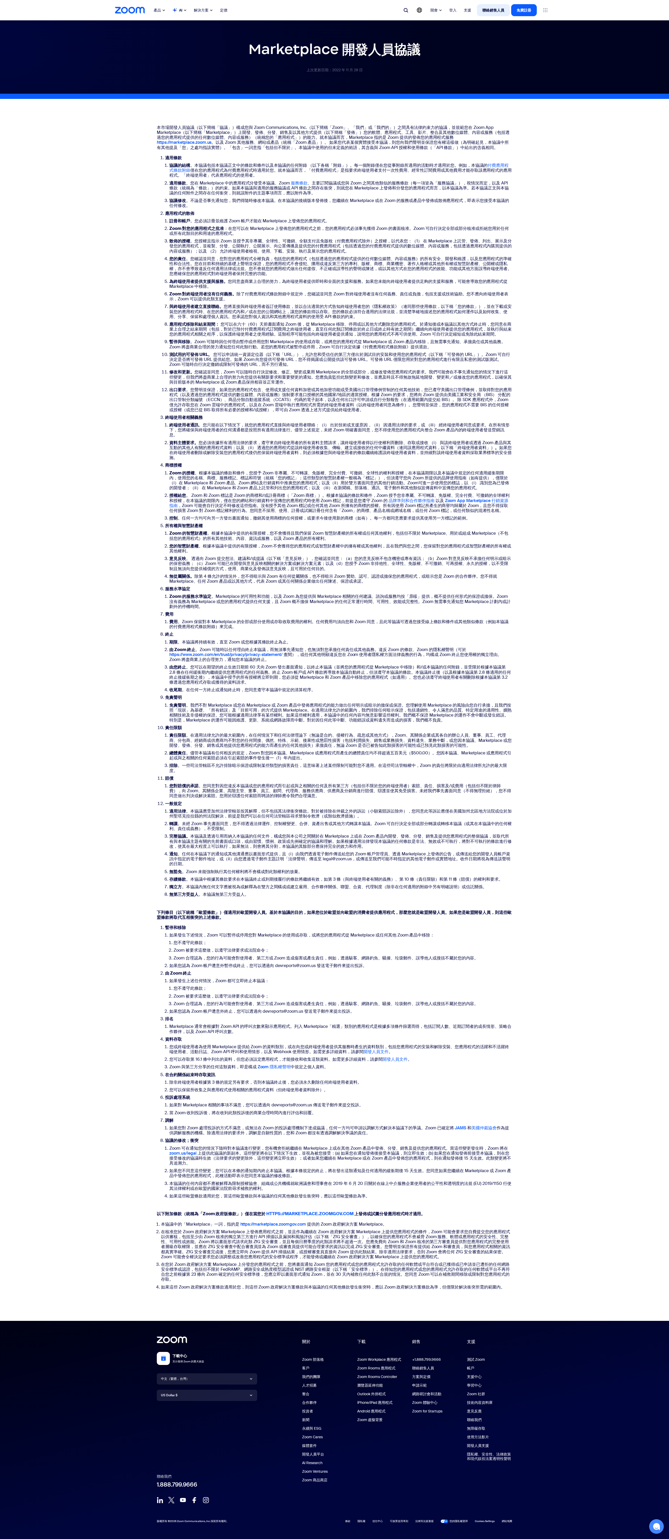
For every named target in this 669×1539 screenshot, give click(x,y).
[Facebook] (194, 1500)
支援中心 (474, 1376)
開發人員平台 (313, 1454)
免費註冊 (524, 10)
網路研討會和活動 (426, 1394)
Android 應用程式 (371, 1411)
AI (180, 10)
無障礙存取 (476, 1428)
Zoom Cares (312, 1437)
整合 (305, 1394)
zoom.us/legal (183, 1153)
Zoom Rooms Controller (377, 1376)
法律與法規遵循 (424, 1521)
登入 (453, 10)
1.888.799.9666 (177, 1484)
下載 (361, 1341)
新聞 (305, 1419)
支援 (467, 10)
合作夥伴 (309, 1402)
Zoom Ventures (315, 1471)
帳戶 (470, 1368)
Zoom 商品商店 (314, 1480)
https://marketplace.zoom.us (184, 142)
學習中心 (474, 1385)
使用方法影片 (478, 1437)
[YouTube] (183, 1500)
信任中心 (377, 1521)
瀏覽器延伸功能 (370, 1385)
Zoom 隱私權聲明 (274, 1067)
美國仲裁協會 (484, 1128)
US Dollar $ (169, 1395)
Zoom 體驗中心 (424, 1402)
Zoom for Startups (427, 1411)
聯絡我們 (474, 1419)
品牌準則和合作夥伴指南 (412, 500)
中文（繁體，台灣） (175, 1379)
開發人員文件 (376, 1051)
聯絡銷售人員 (493, 10)
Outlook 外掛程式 (371, 1394)
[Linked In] (160, 1500)
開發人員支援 (478, 1445)
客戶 (305, 1368)
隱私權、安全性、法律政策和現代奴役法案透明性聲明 (489, 1456)
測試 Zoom (476, 1359)
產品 (157, 10)
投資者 (307, 1411)
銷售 (416, 1341)
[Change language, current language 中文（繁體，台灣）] (419, 10)
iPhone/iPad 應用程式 (375, 1402)
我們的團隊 (311, 1376)
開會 (434, 10)
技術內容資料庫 (480, 1402)
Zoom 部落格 (313, 1359)
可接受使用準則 (399, 1521)
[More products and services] (545, 10)
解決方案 (201, 10)
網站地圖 (507, 1521)
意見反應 (474, 1411)
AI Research (312, 1462)
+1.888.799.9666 (426, 1359)
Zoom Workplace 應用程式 (379, 1359)
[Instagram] (206, 1500)
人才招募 (309, 1385)
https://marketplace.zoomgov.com (273, 1224)
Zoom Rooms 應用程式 (376, 1368)
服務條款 (299, 183)
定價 (223, 10)
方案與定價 (421, 1376)
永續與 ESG (311, 1428)
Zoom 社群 (476, 1394)
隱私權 (361, 1521)
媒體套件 (309, 1445)
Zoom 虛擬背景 (370, 1419)
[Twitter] (171, 1500)
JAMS (460, 1128)
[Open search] (406, 10)
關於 (306, 1341)
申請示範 (419, 1385)
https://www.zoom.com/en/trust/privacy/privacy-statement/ (225, 654)
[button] (656, 1526)
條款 (347, 1521)
